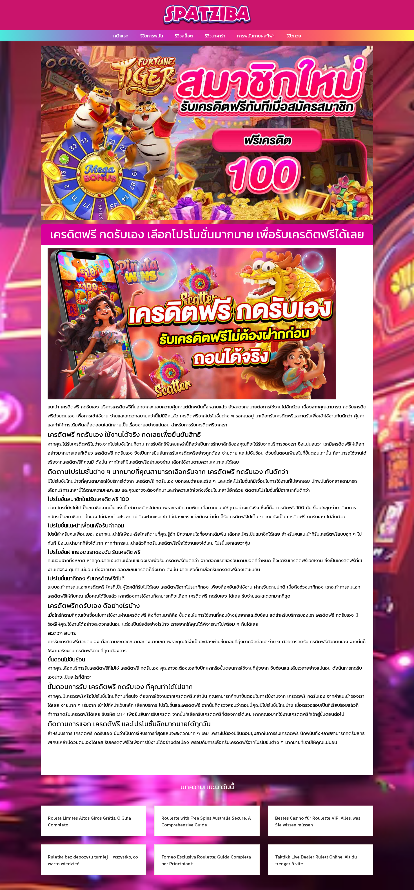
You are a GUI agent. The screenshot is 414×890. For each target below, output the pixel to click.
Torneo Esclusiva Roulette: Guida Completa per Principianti (206, 860)
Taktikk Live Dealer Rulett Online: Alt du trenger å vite (316, 860)
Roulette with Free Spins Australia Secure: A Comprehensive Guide (206, 821)
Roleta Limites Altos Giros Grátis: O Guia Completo (89, 821)
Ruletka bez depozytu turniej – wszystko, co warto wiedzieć (93, 860)
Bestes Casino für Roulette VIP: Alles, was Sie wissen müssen (317, 821)
